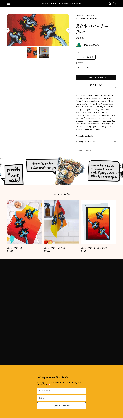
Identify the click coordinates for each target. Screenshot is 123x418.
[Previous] (7, 30)
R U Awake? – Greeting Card (94, 247)
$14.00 (47, 251)
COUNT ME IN (61, 405)
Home (78, 16)
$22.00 (10, 251)
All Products (88, 16)
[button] (109, 3)
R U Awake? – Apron (16, 247)
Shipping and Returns (85, 141)
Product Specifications (85, 136)
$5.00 (83, 251)
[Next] (68, 30)
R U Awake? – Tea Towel (54, 247)
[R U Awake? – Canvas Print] (32, 52)
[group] (61, 226)
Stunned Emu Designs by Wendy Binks (62, 3)
